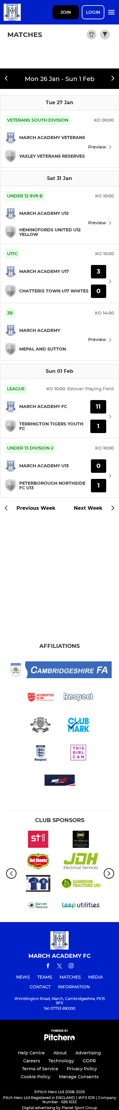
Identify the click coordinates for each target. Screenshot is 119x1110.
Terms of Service (40, 1068)
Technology (61, 1061)
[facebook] (48, 967)
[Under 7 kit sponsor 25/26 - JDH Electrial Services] (81, 862)
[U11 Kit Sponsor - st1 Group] (38, 840)
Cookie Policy (35, 1076)
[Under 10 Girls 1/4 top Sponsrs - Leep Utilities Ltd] (81, 906)
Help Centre (31, 1053)
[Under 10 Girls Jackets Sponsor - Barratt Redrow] (38, 906)
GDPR (89, 1061)
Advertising (88, 1053)
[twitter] (59, 967)
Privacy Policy (82, 1068)
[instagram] (71, 967)
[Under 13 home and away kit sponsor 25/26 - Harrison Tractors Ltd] (81, 884)
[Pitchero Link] (59, 1039)
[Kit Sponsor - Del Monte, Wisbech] (38, 862)
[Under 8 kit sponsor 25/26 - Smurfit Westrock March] (38, 884)
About (60, 1053)
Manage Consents (79, 1076)
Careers (31, 1061)
